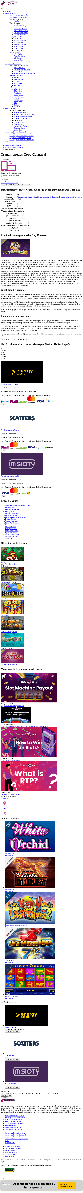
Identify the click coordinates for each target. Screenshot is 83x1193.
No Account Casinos (21, 31)
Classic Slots (18, 72)
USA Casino (18, 54)
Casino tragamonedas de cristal (15, 517)
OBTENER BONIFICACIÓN (66, 1185)
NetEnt (16, 99)
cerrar (16, 183)
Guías (7, 142)
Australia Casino (19, 56)
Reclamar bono (6, 1095)
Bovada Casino (19, 122)
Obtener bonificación (12, 1031)
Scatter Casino (10, 1055)
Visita (3, 404)
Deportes (4, 808)
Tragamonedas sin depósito (26, 197)
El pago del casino (16, 37)
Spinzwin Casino (11, 533)
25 (18, 201)
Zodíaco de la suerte (12, 996)
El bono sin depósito (21, 112)
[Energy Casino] (22, 382)
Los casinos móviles (21, 33)
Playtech (17, 107)
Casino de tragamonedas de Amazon (17, 505)
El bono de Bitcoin (20, 118)
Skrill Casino (18, 46)
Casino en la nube (11, 515)
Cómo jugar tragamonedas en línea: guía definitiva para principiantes (24, 726)
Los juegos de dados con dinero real (22, 140)
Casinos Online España (13, 145)
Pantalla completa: (7, 183)
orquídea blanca (10, 854)
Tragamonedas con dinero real (15, 132)
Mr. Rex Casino (10, 527)
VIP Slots (17, 85)
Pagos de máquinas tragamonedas (12, 706)
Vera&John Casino (11, 536)
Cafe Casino (18, 124)
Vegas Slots (18, 83)
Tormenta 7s (9, 961)
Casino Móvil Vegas (12, 534)
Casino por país (15, 52)
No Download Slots (16, 75)
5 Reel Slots (18, 91)
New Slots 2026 (19, 68)
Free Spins (17, 93)
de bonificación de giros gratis (24, 114)
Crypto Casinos (19, 25)
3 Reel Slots (18, 89)
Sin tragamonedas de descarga (47, 197)
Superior (4, 1097)
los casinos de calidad (21, 27)
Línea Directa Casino (12, 523)
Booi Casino (9, 511)
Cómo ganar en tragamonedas (11, 760)
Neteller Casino (19, 48)
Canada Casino (19, 60)
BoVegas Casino (19, 128)
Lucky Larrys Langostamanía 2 (16, 925)
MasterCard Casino (20, 40)
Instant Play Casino (20, 29)
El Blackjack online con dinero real (22, 136)
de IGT (16, 105)
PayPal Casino (19, 50)
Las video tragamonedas (22, 70)
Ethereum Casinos (20, 44)
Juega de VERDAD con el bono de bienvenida (16, 185)
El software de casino (17, 97)
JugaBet (16, 21)
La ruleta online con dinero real (20, 134)
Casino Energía (10, 1027)
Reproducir (9, 855)
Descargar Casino (20, 35)
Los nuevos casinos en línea (19, 17)
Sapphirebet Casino (11, 531)
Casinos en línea (10, 13)
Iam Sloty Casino (11, 1083)
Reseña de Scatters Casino (10, 430)
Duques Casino (10, 519)
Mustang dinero (10, 889)
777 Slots (17, 81)
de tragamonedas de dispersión (24, 73)
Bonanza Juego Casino (13, 509)
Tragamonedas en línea (13, 64)
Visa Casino (18, 38)
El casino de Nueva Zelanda (23, 62)
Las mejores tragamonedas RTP (11, 794)
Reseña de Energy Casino (9, 384)
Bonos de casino (10, 108)
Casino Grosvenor (11, 521)
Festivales (4, 798)
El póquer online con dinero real (20, 138)
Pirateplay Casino (11, 529)
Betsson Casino (10, 507)
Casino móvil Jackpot (12, 525)
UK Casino (18, 58)
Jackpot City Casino (21, 126)
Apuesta (8, 11)
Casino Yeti (9, 538)
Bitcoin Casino (19, 42)
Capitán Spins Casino (12, 513)
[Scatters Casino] (22, 428)
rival (15, 103)
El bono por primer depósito (23, 116)
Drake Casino (18, 130)
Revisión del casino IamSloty (11, 476)
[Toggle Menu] (2, 8)
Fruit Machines (19, 79)
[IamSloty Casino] (22, 474)
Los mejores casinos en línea (19, 15)
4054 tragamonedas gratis (14, 147)
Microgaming (18, 101)
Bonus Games (18, 95)
